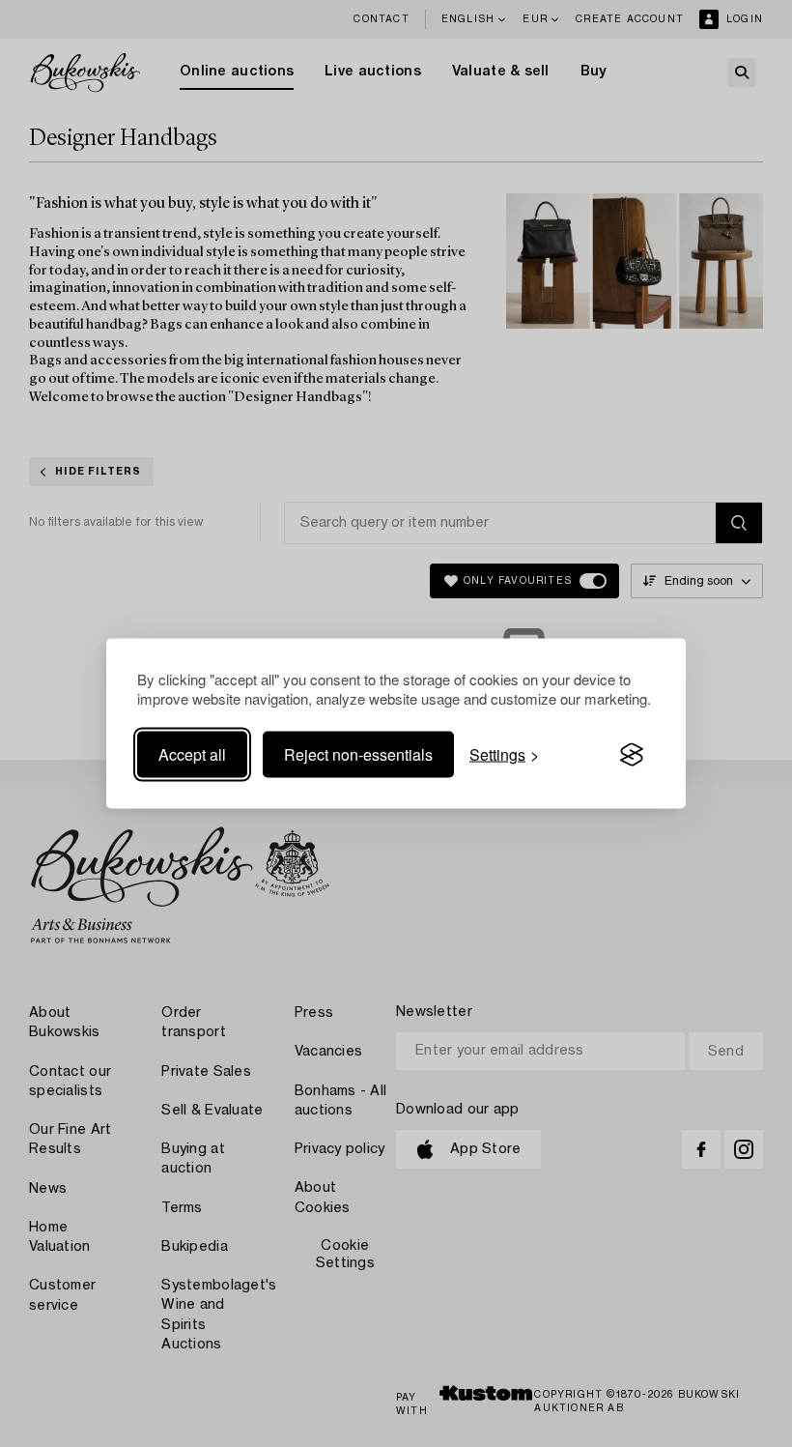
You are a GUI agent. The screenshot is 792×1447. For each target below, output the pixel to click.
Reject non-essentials (358, 754)
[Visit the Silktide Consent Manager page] (631, 755)
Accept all (192, 754)
